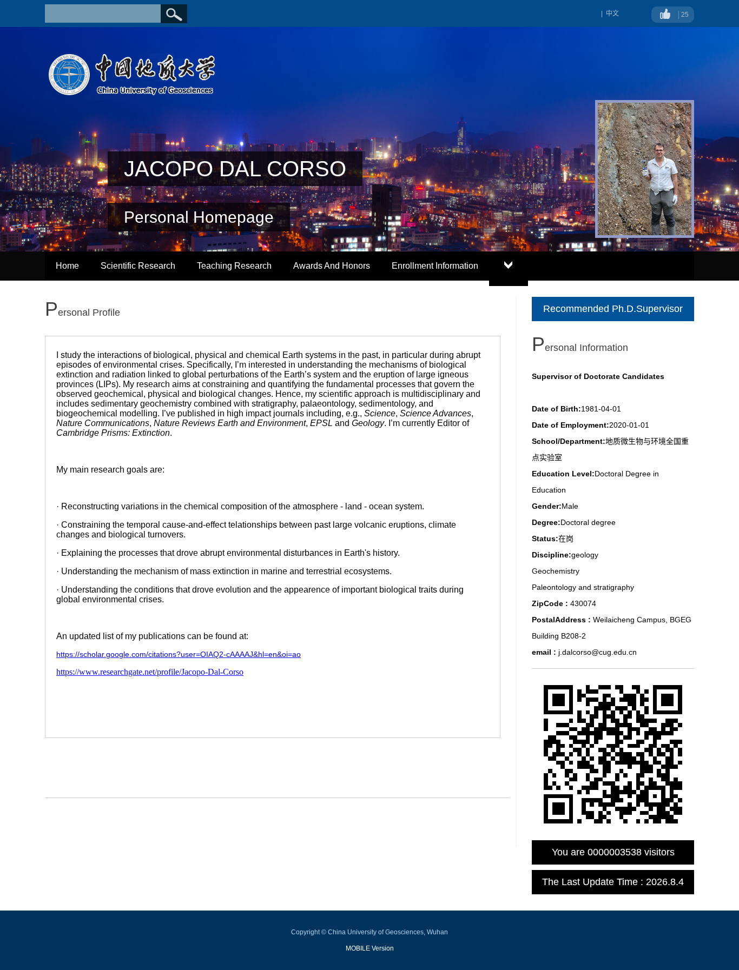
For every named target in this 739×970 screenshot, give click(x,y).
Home (67, 265)
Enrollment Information (435, 265)
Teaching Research (234, 265)
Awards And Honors (331, 265)
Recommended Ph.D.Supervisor (613, 308)
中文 (612, 13)
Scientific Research (138, 265)
